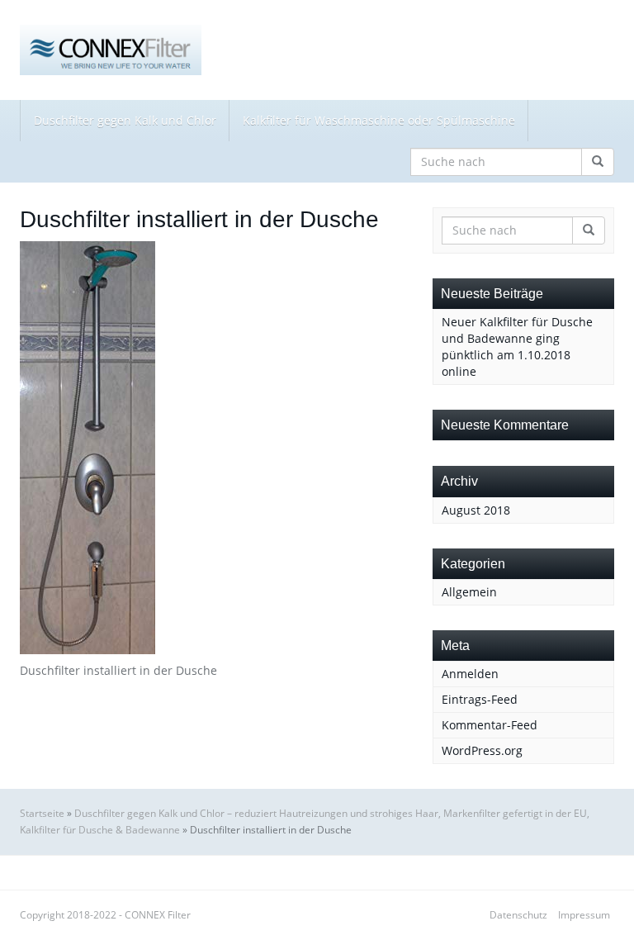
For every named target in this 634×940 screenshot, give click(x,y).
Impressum (584, 915)
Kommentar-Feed (489, 725)
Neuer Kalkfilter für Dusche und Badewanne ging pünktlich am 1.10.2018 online (517, 346)
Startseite (42, 813)
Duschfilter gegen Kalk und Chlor (125, 120)
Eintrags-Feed (480, 699)
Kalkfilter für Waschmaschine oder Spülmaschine (379, 120)
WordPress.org (482, 750)
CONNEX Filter (158, 915)
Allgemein (469, 592)
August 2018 (476, 510)
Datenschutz (518, 915)
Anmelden (470, 673)
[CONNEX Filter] (110, 50)
